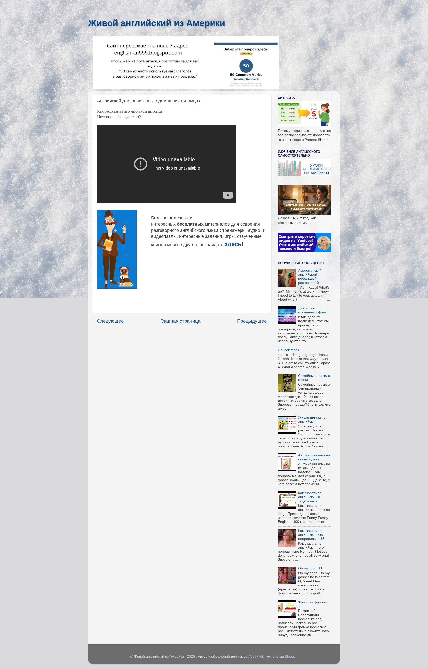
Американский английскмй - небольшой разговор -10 (309, 277)
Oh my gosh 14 (310, 568)
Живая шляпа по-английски (312, 419)
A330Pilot (255, 656)
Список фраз (288, 350)
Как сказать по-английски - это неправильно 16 (311, 534)
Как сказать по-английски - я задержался (310, 497)
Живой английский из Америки (156, 23)
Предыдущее (252, 321)
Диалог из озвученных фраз (312, 310)
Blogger (291, 656)
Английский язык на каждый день (314, 457)
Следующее (110, 321)
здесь (233, 244)
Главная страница (180, 321)
